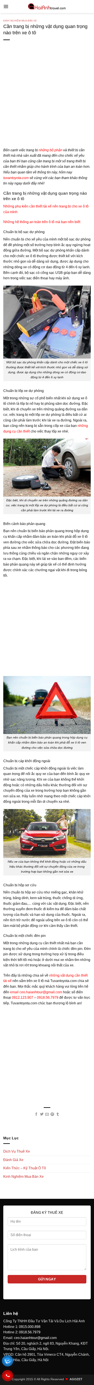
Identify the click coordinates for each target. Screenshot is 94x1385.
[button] (6, 6)
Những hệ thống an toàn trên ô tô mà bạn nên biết (41, 222)
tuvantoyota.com (16, 178)
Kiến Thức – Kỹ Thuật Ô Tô (24, 1168)
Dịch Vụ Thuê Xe (16, 1151)
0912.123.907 (22, 997)
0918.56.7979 (29, 1332)
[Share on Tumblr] (57, 1114)
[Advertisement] (47, 100)
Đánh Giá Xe (13, 1160)
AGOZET (76, 1379)
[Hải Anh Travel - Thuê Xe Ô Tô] (47, 6)
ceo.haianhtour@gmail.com (35, 1338)
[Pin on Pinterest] (52, 1114)
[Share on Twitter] (41, 1114)
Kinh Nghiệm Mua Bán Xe (20, 20)
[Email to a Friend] (47, 1114)
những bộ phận (50, 150)
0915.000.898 (29, 1327)
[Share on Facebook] (36, 1114)
